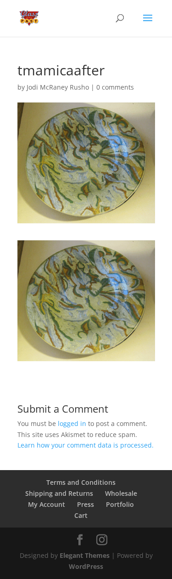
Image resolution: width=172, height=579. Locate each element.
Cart (81, 515)
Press (85, 504)
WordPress (86, 566)
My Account (46, 504)
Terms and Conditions (81, 482)
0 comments (115, 87)
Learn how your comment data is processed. (85, 445)
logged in (72, 423)
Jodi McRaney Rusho (58, 87)
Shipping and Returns (59, 493)
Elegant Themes (85, 555)
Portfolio (120, 504)
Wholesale (121, 493)
